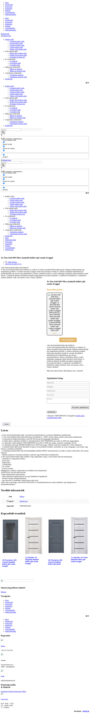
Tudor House (12, 262)
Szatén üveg (24, 501)
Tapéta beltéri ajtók (16, 47)
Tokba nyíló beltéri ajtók (18, 49)
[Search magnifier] (3, 132)
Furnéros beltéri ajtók (17, 45)
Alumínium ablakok (16, 75)
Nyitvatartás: (4, 699)
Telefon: (3, 646)
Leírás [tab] (6, 424)
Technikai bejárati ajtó (17, 57)
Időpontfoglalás (10, 14)
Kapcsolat (8, 7)
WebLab (86, 711)
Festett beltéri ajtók (16, 43)
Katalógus (8, 9)
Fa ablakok (13, 61)
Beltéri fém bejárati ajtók (18, 53)
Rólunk (7, 11)
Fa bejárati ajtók (15, 63)
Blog (7, 3)
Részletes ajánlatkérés (80, 407)
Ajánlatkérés (52, 412)
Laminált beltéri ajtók (17, 41)
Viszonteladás (10, 12)
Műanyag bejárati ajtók (18, 71)
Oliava (22, 496)
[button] (45, 83)
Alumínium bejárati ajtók (18, 77)
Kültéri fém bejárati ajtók (18, 55)
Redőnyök (9, 79)
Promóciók (9, 5)
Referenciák (9, 250)
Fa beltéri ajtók (15, 65)
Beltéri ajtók (9, 39)
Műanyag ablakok (16, 69)
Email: (2, 676)
